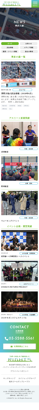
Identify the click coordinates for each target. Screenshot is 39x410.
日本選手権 (12, 105)
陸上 (11, 108)
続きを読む (19, 102)
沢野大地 (26, 105)
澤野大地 (4, 108)
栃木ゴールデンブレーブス (19, 381)
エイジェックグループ (27, 378)
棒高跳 (19, 105)
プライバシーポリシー (19, 371)
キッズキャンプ (9, 378)
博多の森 (4, 105)
